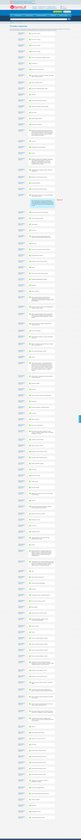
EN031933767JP (21, 537)
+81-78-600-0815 (63, 8)
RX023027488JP (21, 400)
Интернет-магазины (41, 15)
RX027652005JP (21, 235)
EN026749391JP (21, 675)
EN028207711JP (21, 649)
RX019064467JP (21, 606)
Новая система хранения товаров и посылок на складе (24, 0)
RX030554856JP (21, 38)
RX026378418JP (21, 444)
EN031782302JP (21, 32)
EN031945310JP (21, 260)
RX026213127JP (21, 588)
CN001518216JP (21, 767)
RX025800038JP (21, 600)
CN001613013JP (21, 761)
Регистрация (68, 11)
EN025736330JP (21, 743)
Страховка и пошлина (51, 6)
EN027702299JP (21, 223)
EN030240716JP (21, 56)
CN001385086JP (21, 525)
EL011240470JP (21, 462)
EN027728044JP (21, 810)
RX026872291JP (21, 560)
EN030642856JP (21, 129)
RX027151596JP (21, 117)
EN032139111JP (21, 486)
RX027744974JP (21, 272)
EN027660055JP (21, 594)
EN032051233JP (21, 394)
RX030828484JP (21, 105)
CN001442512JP (21, 152)
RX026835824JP (21, 412)
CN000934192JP (21, 362)
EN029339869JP (21, 450)
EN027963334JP (21, 618)
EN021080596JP (21, 681)
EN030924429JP (21, 176)
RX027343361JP (21, 375)
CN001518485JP (21, 576)
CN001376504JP (21, 74)
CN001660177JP (21, 703)
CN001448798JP (21, 93)
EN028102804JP (21, 313)
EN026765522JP (21, 625)
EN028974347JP (21, 343)
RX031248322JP (21, 229)
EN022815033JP (21, 688)
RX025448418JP (21, 661)
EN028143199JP (21, 330)
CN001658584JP (21, 710)
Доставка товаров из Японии (51, 8)
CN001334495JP (21, 99)
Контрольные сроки (42, 6)
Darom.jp (18, 7)
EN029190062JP (21, 182)
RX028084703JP (21, 44)
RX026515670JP (21, 290)
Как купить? (35, 6)
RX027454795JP (21, 284)
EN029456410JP (21, 570)
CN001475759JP (21, 430)
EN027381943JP (21, 242)
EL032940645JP (21, 492)
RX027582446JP (21, 296)
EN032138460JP (21, 696)
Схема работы (18, 15)
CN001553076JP (21, 749)
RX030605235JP (21, 169)
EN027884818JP (21, 519)
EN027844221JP (21, 111)
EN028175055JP (21, 669)
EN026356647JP (21, 350)
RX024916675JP (21, 816)
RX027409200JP (21, 278)
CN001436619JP (21, 266)
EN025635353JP (21, 322)
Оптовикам (35, 8)
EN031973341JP (21, 505)
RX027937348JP (21, 50)
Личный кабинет (58, 11)
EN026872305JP (21, 755)
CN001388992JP (21, 68)
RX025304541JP (21, 779)
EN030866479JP (21, 123)
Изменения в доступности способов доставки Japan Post (24, 3)
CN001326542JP (21, 140)
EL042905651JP (21, 468)
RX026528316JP (21, 211)
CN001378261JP (21, 62)
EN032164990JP (21, 480)
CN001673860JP (21, 631)
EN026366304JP (21, 406)
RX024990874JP (21, 804)
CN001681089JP (21, 544)
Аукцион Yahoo (29, 15)
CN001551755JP (21, 717)
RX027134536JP (21, 382)
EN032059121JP (21, 550)
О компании (53, 15)
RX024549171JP (21, 798)
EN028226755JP (21, 637)
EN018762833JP (21, 336)
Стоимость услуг (41, 8)
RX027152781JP (21, 474)
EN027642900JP (21, 643)
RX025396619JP (21, 388)
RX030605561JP (21, 248)
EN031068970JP (21, 254)
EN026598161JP (21, 513)
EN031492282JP (21, 456)
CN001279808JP (21, 87)
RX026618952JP (21, 356)
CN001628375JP (21, 531)
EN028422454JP (21, 612)
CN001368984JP (21, 194)
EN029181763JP (21, 424)
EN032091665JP (21, 655)
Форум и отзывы (63, 15)
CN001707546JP (21, 726)
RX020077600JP (21, 188)
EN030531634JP (21, 146)
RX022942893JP (21, 418)
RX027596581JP (21, 306)
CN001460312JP (21, 217)
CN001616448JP (21, 773)
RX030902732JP (21, 158)
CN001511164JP (21, 582)
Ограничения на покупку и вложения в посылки (22, 2)
